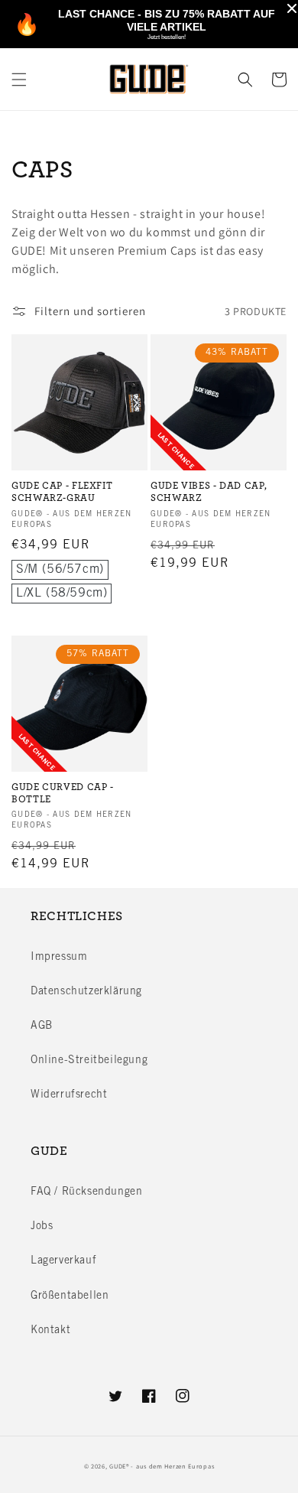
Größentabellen (70, 1296)
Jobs (42, 1226)
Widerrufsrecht (69, 1095)
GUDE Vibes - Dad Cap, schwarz (209, 492)
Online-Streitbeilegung (89, 1061)
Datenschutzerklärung (86, 992)
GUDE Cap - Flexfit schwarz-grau (61, 492)
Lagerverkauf (63, 1261)
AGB (42, 1026)
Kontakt (50, 1330)
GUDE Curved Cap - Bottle (62, 793)
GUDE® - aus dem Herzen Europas (161, 1466)
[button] (19, 79)
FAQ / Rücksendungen (86, 1192)
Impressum (59, 957)
